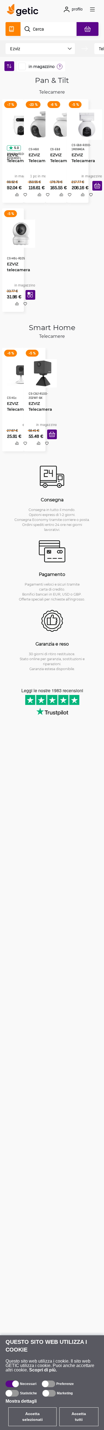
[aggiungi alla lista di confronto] (15, 200)
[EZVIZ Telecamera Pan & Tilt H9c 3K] (19, 122)
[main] (24, 11)
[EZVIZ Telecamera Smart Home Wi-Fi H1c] (19, 374)
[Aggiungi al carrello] (95, 192)
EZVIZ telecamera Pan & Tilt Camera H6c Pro (17, 269)
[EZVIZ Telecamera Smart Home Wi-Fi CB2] (41, 374)
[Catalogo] (13, 29)
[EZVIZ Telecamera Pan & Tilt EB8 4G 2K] (63, 122)
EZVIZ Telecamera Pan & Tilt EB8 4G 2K (62, 158)
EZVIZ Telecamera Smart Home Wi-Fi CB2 (39, 410)
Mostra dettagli (21, 1401)
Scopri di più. (43, 1370)
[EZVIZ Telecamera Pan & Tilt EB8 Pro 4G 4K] (85, 122)
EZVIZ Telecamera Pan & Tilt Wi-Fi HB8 (40, 158)
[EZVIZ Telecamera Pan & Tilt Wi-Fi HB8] (42, 122)
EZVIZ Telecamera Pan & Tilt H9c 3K (19, 158)
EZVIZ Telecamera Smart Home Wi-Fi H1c (18, 410)
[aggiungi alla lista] (23, 200)
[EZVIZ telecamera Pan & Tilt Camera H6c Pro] (19, 233)
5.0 (14, 146)
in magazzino (42, 66)
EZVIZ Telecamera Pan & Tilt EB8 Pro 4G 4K (84, 158)
